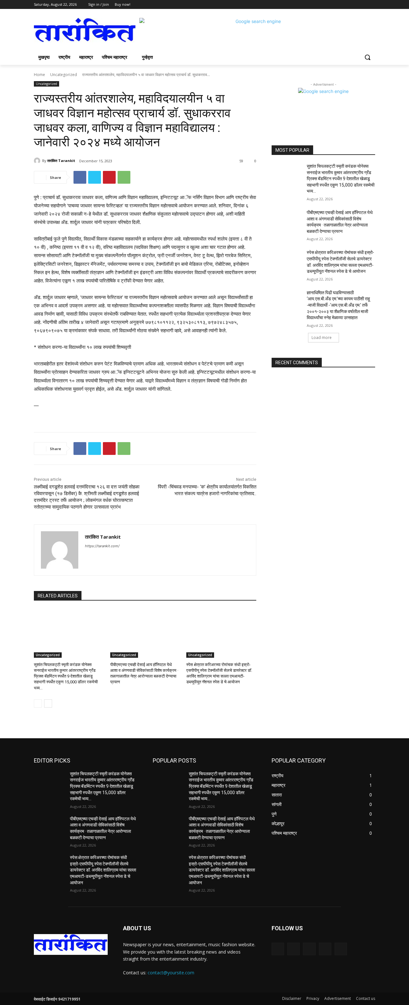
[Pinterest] (109, 177)
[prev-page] (38, 703)
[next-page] (48, 703)
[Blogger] (278, 949)
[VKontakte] (341, 949)
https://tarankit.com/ (102, 546)
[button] (367, 57)
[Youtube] (371, 4)
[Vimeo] (362, 4)
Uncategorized (63, 74)
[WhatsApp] (124, 177)
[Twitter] (354, 4)
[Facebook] (336, 4)
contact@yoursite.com (171, 973)
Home (39, 74)
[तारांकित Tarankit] (38, 160)
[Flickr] (309, 949)
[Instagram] (345, 4)
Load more (322, 337)
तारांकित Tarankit (61, 160)
